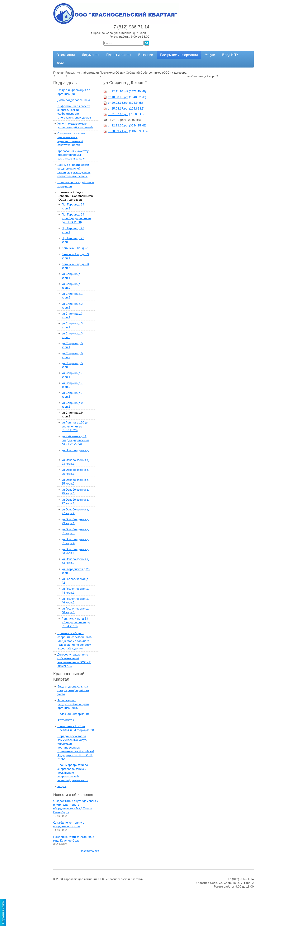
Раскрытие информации (179, 55)
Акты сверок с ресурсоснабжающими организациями (73, 704)
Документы (90, 55)
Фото (60, 63)
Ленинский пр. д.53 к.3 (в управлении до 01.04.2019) (76, 622)
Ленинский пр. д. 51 (75, 248)
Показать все (89, 850)
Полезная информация (73, 714)
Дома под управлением (73, 100)
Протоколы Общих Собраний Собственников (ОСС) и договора (75, 195)
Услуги (210, 55)
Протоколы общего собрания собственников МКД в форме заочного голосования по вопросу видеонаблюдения (74, 640)
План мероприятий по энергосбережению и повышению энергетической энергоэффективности (72, 772)
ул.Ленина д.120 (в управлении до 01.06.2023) (75, 426)
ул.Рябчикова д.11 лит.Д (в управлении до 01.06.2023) (75, 440)
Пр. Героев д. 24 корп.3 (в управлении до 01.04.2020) (76, 218)
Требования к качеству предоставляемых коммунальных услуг (73, 154)
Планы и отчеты (118, 55)
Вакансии (145, 55)
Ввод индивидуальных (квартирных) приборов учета (73, 690)
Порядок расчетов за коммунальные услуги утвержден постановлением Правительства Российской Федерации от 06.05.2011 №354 (75, 747)
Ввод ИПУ (230, 55)
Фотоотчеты (65, 720)
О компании (65, 55)
